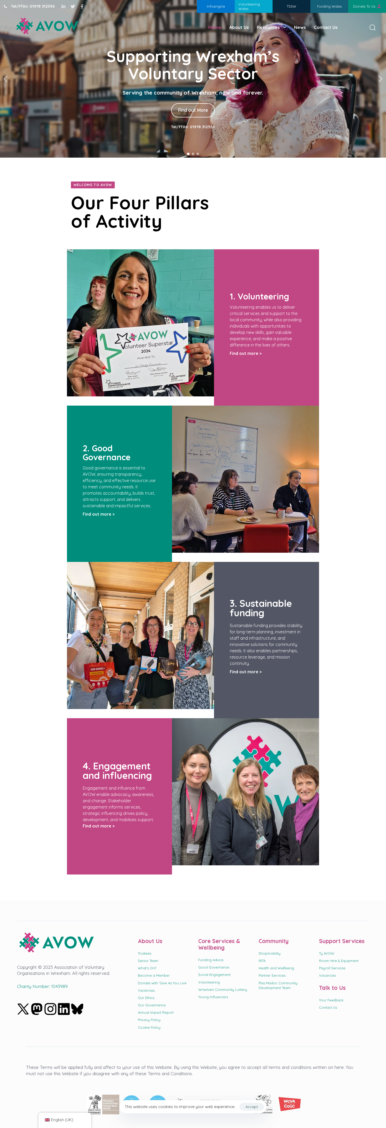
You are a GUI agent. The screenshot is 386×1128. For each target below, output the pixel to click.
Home (214, 27)
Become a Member (154, 975)
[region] (193, 79)
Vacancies (146, 990)
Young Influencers (213, 997)
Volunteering (209, 982)
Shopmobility (269, 953)
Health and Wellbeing (276, 968)
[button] (370, 27)
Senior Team (148, 961)
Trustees (144, 953)
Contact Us (326, 27)
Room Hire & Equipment (338, 961)
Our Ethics (146, 998)
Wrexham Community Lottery (222, 989)
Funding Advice (210, 960)
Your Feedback (331, 1000)
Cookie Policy (149, 1027)
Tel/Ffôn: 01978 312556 (193, 130)
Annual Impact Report (156, 1012)
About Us (239, 27)
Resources (268, 27)
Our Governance (152, 1005)
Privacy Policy (149, 1020)
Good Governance (213, 967)
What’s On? (147, 968)
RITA (262, 961)
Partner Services (272, 975)
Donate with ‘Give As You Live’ (162, 983)
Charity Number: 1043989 (42, 986)
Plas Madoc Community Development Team (278, 985)
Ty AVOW (326, 953)
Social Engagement (214, 974)
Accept (252, 1106)
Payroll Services (332, 968)
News (300, 27)
